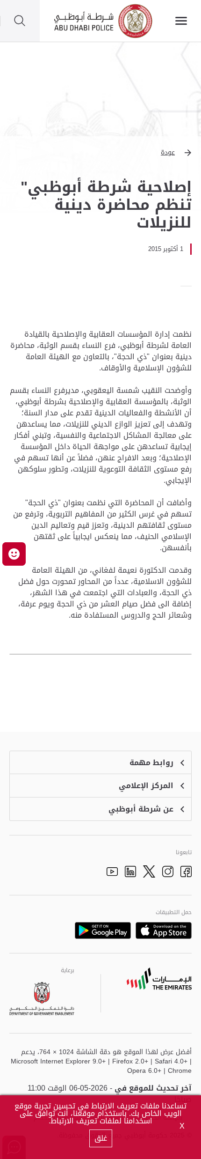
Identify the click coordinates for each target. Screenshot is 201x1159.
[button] (100, 152)
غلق (100, 1138)
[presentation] (189, 286)
